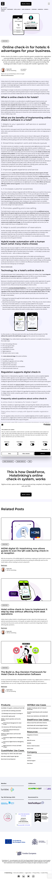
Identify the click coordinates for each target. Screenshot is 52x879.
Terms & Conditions (18, 873)
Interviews (34, 9)
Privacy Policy (36, 873)
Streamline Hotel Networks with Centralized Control (37, 712)
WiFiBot (3, 10)
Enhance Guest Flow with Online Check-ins (37, 723)
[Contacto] (18, 876)
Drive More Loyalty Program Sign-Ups (10, 756)
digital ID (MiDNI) (20, 384)
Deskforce (3, 9)
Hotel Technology (26, 9)
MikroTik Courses (31, 740)
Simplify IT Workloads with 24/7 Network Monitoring (36, 708)
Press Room (30, 763)
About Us (29, 755)
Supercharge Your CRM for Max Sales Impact (11, 754)
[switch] (20, 444)
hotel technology (8, 461)
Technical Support (31, 761)
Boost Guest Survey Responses (8, 759)
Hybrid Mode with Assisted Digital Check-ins (37, 725)
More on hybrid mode (6, 267)
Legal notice (28, 873)
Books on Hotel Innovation (33, 746)
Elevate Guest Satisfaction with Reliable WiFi (37, 716)
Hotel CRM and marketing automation (12, 711)
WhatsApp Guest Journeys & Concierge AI (13, 713)
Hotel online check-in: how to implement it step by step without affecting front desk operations (24, 611)
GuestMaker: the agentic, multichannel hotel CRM (12, 708)
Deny (9, 453)
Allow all (42, 453)
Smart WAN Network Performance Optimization (11, 730)
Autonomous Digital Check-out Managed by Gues (13, 742)
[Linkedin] (23, 876)
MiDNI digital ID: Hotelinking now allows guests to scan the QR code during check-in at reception (24, 550)
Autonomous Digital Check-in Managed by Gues (13, 738)
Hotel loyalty (17, 9)
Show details (45, 449)
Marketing (40, 9)
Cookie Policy (44, 873)
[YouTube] (28, 876)
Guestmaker (10, 9)
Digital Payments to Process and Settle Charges (12, 746)
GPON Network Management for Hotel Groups (12, 723)
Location (29, 758)
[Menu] (49, 3)
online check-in (21, 461)
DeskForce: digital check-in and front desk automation (11, 734)
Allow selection (26, 453)
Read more (4, 565)
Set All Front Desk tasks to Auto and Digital (37, 728)
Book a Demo (26, 4)
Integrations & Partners (32, 735)
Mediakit (29, 743)
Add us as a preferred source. (7, 75)
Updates (46, 9)
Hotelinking (2, 3)
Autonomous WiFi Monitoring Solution (12, 727)
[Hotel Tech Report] (33, 876)
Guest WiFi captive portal (9, 716)
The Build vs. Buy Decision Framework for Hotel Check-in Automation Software (23, 673)
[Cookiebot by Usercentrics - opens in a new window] (44, 425)
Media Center (30, 749)
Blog (28, 738)
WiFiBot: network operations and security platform (11, 719)
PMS (30, 461)
